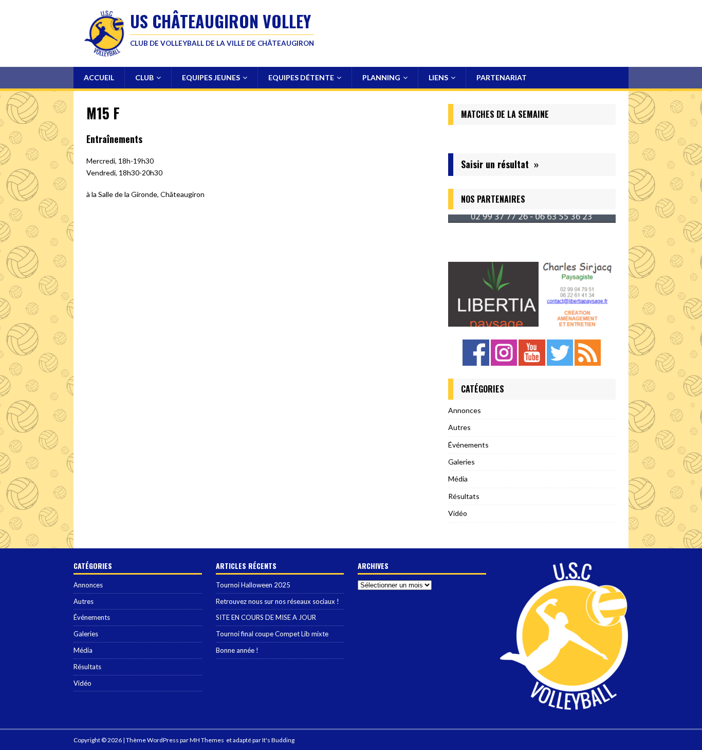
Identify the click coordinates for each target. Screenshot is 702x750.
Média (458, 478)
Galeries (461, 461)
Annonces (464, 410)
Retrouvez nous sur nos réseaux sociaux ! (277, 601)
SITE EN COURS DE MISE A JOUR (266, 617)
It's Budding (278, 740)
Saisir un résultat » (500, 164)
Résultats (463, 496)
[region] (532, 270)
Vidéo (457, 513)
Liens (438, 77)
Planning (381, 77)
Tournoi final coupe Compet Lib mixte (272, 634)
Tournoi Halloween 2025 (253, 585)
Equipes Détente (301, 77)
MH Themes (207, 740)
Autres (459, 427)
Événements (468, 444)
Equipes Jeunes (211, 77)
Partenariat (501, 77)
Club (144, 77)
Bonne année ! (237, 650)
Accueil (99, 77)
